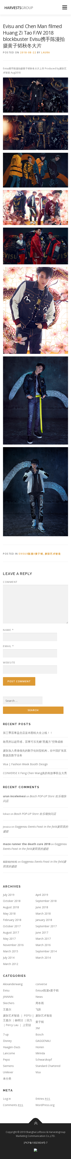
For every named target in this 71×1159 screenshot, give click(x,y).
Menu (64, 7)
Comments (13, 1105)
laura (45, 52)
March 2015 (10, 951)
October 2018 (12, 901)
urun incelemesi (14, 796)
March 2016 (43, 945)
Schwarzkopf (44, 1059)
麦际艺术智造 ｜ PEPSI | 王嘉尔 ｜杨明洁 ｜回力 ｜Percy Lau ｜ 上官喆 (18, 1020)
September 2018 (46, 901)
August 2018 (11, 907)
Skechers (8, 1003)
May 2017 (9, 938)
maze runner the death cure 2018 (26, 844)
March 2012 (10, 964)
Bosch (40, 1034)
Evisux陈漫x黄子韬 (31, 553)
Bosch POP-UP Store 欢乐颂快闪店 (35, 814)
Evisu (6, 990)
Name (8, 630)
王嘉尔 (7, 1009)
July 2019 (8, 895)
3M (38, 1028)
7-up (6, 1034)
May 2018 (9, 913)
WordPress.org (45, 1105)
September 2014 (46, 951)
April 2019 (42, 895)
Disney (7, 1041)
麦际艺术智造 (53, 553)
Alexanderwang (12, 984)
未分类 (7, 1078)
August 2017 (11, 932)
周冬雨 (40, 1003)
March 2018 (43, 913)
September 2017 (46, 926)
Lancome (9, 1053)
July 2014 (8, 957)
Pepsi (6, 1059)
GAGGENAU (43, 1041)
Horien (40, 1047)
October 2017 (12, 926)
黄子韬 (40, 1022)
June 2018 (42, 907)
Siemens (8, 1066)
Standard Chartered (48, 1066)
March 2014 (43, 957)
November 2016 (13, 945)
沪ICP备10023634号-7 (36, 1142)
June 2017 (42, 932)
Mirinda (40, 1053)
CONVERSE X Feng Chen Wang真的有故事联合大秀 (35, 773)
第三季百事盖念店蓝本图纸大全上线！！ (28, 733)
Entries (43, 1099)
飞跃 (38, 1009)
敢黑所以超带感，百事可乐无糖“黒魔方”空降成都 (33, 741)
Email (8, 646)
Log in (7, 1099)
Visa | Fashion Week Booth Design (25, 764)
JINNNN (8, 997)
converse (41, 984)
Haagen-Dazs (11, 1047)
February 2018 (12, 920)
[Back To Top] (36, 1123)
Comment (10, 582)
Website (9, 662)
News (39, 997)
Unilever (8, 1072)
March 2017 (43, 938)
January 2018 (44, 920)
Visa (38, 1072)
